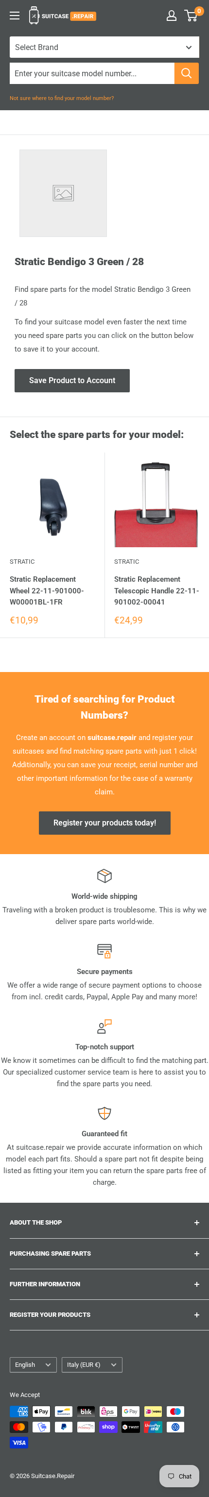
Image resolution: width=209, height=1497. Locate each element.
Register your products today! (104, 822)
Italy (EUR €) (84, 1364)
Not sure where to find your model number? (62, 98)
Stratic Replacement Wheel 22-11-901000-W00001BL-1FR (47, 590)
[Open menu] (14, 15)
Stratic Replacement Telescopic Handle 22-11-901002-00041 (156, 590)
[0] (191, 15)
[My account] (171, 15)
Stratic (22, 561)
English (25, 1364)
